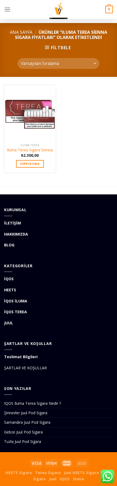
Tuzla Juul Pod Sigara (22, 441)
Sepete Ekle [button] (30, 164)
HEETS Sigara (18, 472)
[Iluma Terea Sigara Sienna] (30, 113)
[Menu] (7, 9)
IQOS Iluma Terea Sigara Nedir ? (32, 403)
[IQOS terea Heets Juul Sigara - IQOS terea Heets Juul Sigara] (58, 9)
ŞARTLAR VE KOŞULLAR (25, 367)
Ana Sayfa (21, 32)
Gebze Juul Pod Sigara (23, 432)
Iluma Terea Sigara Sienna (30, 150)
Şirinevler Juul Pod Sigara (25, 412)
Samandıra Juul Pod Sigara (27, 422)
